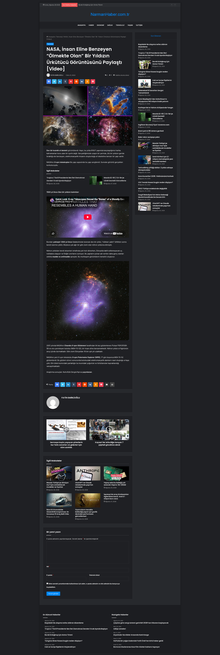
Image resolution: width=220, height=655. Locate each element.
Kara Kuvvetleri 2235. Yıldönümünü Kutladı (155, 176)
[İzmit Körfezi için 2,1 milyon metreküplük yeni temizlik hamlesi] (144, 160)
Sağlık (110, 25)
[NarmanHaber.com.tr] (110, 14)
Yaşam (130, 25)
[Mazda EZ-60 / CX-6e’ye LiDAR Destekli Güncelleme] (95, 180)
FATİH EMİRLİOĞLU (57, 75)
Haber (91, 25)
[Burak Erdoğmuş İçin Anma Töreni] (144, 64)
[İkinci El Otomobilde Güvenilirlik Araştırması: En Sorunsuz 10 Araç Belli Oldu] (59, 500)
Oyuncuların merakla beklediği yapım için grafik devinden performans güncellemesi (86, 513)
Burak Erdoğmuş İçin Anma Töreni (91, 5)
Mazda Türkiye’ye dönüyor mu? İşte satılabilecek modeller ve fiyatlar (58, 485)
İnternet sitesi (94, 575)
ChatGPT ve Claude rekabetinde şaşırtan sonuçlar (84, 485)
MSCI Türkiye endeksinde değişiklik (152, 188)
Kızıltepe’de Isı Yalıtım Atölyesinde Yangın (155, 107)
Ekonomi (100, 25)
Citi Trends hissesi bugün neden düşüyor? (155, 182)
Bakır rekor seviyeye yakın (149, 137)
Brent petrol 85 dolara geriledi (151, 131)
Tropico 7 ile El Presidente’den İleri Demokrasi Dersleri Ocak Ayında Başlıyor (155, 54)
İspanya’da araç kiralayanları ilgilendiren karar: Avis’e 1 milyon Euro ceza (116, 496)
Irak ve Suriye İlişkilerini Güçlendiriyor (162, 81)
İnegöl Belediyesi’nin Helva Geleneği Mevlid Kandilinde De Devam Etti (153, 196)
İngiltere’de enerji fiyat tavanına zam (153, 125)
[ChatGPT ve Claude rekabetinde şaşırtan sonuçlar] (87, 473)
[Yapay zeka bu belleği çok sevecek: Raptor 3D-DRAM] (116, 473)
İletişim (139, 25)
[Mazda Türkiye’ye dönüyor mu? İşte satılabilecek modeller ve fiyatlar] (59, 473)
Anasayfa (81, 25)
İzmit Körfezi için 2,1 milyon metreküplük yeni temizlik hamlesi (163, 159)
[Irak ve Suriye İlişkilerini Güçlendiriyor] (144, 83)
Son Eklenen (156, 36)
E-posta (50, 575)
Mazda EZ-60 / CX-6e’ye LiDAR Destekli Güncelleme (163, 116)
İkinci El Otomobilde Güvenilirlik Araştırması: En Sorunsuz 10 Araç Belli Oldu (58, 512)
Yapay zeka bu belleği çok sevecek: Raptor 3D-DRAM (115, 484)
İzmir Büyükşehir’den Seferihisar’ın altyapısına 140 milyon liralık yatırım (153, 100)
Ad (48, 566)
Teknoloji (120, 25)
